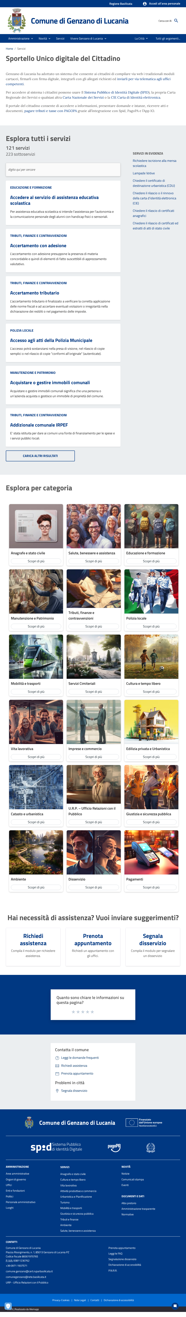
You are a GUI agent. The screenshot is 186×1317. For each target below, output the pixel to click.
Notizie (126, 1173)
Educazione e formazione (31, 187)
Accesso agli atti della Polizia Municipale (51, 340)
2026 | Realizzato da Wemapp (23, 1309)
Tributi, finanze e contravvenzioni (38, 235)
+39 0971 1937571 (16, 1266)
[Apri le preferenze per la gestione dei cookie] (9, 1307)
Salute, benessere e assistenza (78, 1231)
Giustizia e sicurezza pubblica (77, 1214)
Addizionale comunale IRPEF (39, 424)
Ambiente (66, 1225)
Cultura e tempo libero (73, 1179)
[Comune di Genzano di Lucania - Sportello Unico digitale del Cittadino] (17, 20)
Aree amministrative (17, 1173)
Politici (9, 1196)
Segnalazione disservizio (122, 1259)
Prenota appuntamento (122, 1248)
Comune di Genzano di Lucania (79, 20)
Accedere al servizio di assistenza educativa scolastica (54, 200)
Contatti (11, 1242)
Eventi (125, 1185)
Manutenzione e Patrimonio (33, 372)
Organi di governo (16, 1179)
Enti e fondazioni (15, 1191)
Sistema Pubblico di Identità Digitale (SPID (116, 92)
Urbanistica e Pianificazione (76, 1197)
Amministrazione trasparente (138, 1209)
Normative (128, 1214)
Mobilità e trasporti (71, 1208)
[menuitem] (138, 38)
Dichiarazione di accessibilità (124, 1265)
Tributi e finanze (69, 1219)
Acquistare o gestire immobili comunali (50, 382)
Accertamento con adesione (38, 245)
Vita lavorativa (68, 1185)
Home (9, 48)
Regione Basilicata (120, 3)
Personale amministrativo (20, 1202)
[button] (161, 4)
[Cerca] (176, 21)
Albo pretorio (129, 1203)
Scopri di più (36, 561)
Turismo (65, 1202)
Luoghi (9, 1208)
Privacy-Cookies (61, 1300)
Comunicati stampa (133, 1179)
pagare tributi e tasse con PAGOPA (51, 111)
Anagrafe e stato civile (73, 1174)
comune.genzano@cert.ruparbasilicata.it (29, 1271)
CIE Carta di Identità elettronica (135, 97)
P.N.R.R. (112, 1270)
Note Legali (80, 1300)
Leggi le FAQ (115, 1253)
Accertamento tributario (34, 292)
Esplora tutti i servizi (38, 138)
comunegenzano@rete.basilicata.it (26, 1277)
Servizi (64, 1167)
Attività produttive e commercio (78, 1191)
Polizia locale (21, 330)
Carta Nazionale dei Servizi (83, 97)
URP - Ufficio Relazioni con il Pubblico (27, 1282)
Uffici (9, 1185)
